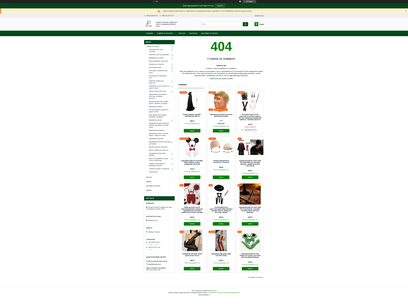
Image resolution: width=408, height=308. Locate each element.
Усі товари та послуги (255, 277)
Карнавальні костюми (156, 58)
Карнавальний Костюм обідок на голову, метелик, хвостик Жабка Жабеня (250, 255)
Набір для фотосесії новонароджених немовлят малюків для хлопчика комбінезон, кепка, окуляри (192, 209)
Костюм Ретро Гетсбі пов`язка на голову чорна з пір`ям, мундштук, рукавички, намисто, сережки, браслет (250, 117)
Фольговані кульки (155, 67)
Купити (192, 131)
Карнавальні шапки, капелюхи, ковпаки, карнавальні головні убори (159, 125)
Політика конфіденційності (232, 292)
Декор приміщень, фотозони (158, 61)
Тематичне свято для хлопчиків (156, 50)
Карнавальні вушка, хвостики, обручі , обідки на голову (159, 134)
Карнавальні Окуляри (156, 138)
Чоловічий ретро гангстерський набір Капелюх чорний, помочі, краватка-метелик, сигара (221, 209)
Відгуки (148, 181)
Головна (149, 33)
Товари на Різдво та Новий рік (159, 168)
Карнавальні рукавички (156, 130)
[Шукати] (245, 24)
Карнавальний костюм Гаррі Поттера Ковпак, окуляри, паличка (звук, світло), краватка (250, 209)
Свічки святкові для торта (157, 91)
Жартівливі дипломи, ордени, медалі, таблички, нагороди (158, 102)
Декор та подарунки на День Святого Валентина (158, 159)
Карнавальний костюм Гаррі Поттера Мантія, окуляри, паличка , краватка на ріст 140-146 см (250, 163)
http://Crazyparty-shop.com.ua (157, 261)
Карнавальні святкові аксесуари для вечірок (159, 142)
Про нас (182, 33)
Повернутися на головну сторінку (221, 78)
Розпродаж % (153, 172)
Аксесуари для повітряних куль (157, 76)
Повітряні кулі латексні (156, 64)
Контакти (193, 33)
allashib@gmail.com (154, 264)
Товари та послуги (165, 33)
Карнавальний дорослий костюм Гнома (221, 254)
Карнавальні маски (155, 120)
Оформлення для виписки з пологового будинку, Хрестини (158, 96)
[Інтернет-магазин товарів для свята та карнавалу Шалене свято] (148, 28)
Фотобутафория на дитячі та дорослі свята (158, 110)
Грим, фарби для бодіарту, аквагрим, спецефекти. (158, 116)
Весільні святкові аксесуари (158, 147)
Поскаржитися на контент (215, 292)
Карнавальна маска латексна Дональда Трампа (221, 115)
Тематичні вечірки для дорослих (156, 82)
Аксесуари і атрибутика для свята (158, 71)
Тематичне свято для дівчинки (159, 54)
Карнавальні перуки (155, 106)
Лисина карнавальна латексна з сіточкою (221, 161)
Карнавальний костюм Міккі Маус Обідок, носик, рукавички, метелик (192, 162)
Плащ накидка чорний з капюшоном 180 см (192, 115)
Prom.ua (214, 290)
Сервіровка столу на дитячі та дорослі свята (159, 87)
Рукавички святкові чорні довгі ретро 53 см (192, 254)
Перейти (220, 6)
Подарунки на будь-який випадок (157, 154)
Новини (148, 190)
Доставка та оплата (209, 33)
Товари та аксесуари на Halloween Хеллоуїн (157, 164)
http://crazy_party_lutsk (153, 269)
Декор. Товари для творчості (158, 150)
